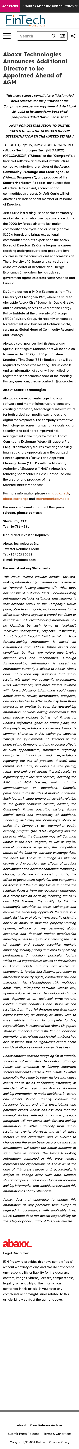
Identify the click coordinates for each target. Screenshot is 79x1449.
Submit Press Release (24, 1434)
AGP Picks (10, 6)
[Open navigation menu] (7, 36)
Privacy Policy (59, 1442)
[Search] (53, 35)
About (21, 1425)
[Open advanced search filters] (62, 35)
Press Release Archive (46, 1425)
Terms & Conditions (57, 1434)
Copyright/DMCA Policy (27, 1442)
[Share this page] (73, 36)
